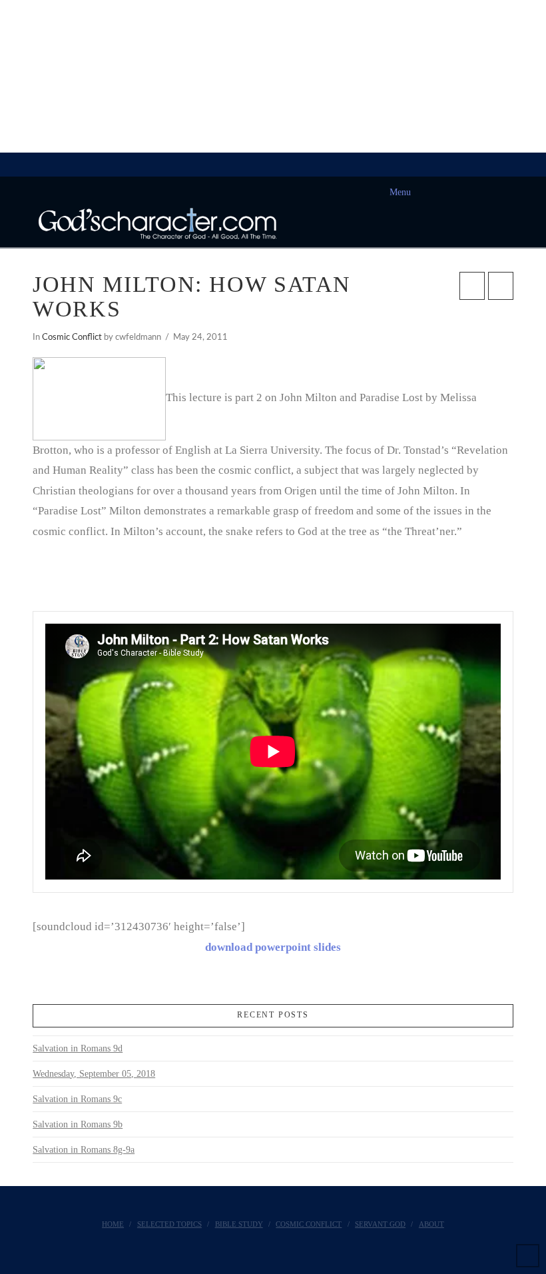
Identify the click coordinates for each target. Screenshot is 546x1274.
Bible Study (239, 1224)
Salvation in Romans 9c (77, 1099)
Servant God (380, 1224)
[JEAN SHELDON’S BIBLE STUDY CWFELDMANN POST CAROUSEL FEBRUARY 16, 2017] (2, 76)
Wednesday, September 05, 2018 (94, 1074)
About (431, 1224)
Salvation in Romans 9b (78, 1124)
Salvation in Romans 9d (78, 1048)
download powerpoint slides (273, 947)
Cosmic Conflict (72, 337)
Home (113, 1224)
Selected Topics (169, 1224)
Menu (400, 192)
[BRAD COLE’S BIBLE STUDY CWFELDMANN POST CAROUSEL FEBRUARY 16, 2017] (0, 76)
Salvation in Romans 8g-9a (84, 1150)
